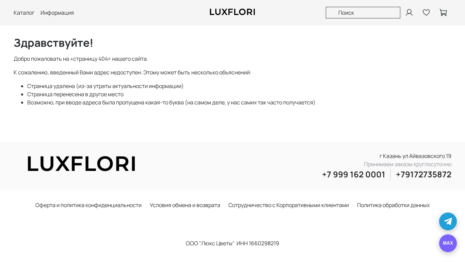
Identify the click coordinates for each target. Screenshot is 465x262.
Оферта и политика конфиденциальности (88, 205)
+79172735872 (423, 174)
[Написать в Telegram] (448, 221)
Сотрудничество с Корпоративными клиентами (288, 205)
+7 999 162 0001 (353, 174)
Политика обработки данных (393, 205)
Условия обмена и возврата (185, 205)
